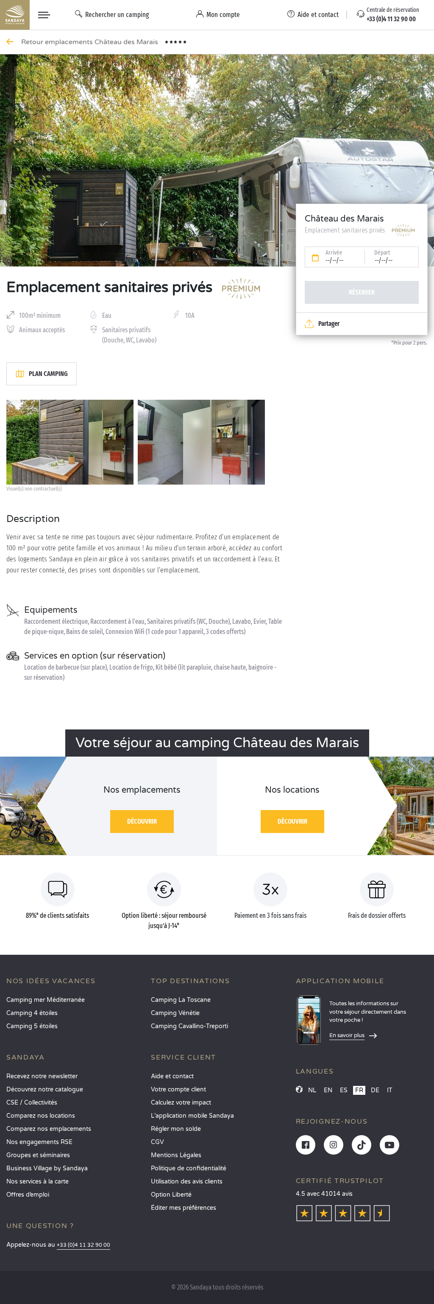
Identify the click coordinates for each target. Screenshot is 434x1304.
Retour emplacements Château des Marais (90, 42)
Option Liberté (171, 1194)
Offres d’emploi (27, 1194)
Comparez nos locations (40, 1115)
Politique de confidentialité (188, 1168)
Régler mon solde (176, 1129)
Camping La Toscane (181, 1000)
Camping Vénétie (175, 1013)
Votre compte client (178, 1089)
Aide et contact (172, 1076)
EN (328, 1090)
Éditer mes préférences (183, 1207)
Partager (328, 324)
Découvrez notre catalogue (44, 1089)
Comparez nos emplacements (48, 1129)
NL (312, 1090)
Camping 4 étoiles (32, 1013)
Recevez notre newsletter (42, 1076)
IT (389, 1090)
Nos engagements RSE (39, 1142)
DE (375, 1090)
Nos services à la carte (37, 1181)
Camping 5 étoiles (32, 1026)
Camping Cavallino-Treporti (189, 1026)
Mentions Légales (176, 1155)
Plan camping (48, 374)
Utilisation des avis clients (187, 1181)
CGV (157, 1142)
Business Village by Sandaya (47, 1168)
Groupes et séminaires (38, 1155)
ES (344, 1090)
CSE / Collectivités (31, 1102)
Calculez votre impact (181, 1102)
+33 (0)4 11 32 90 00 (83, 1245)
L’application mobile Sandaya (192, 1115)
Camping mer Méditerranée (45, 1000)
